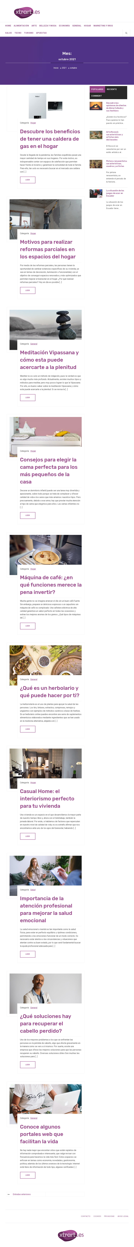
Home (8, 26)
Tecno (18, 33)
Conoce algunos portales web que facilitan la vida (41, 1134)
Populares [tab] (97, 89)
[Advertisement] (108, 237)
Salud (8, 33)
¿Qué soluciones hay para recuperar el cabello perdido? (45, 1023)
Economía (64, 26)
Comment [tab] (96, 96)
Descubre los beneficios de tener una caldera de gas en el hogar (50, 138)
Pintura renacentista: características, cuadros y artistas (116, 163)
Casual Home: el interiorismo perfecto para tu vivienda (47, 798)
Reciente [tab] (112, 89)
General (76, 26)
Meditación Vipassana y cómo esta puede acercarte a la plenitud (49, 359)
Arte (34, 26)
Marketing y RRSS (103, 26)
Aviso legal (123, 1216)
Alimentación (21, 26)
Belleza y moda (47, 26)
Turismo (29, 33)
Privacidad (109, 1216)
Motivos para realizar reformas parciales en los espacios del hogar (48, 249)
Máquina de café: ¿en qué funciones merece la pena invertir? (51, 584)
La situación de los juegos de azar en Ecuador (115, 193)
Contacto (85, 1216)
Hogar (87, 26)
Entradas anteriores (22, 1194)
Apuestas (41, 33)
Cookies (97, 1216)
